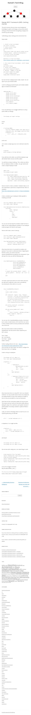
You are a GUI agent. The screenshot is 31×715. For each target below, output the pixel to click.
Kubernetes (4, 649)
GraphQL (13, 574)
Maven (18, 577)
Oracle (3, 668)
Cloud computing (10, 568)
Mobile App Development (7, 658)
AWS (14, 567)
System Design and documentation (9, 688)
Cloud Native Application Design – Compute (11, 551)
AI (2, 592)
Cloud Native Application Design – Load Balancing (12, 553)
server (16, 581)
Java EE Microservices (6, 514)
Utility (3, 700)
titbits (3, 695)
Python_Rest (19, 471)
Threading (4, 692)
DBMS (22, 571)
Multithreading (12, 578)
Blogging (3, 604)
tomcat (9, 582)
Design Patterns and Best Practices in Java (11, 512)
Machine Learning (10, 577)
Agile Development (6, 590)
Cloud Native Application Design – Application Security (13, 556)
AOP (3, 598)
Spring (20, 581)
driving (3, 631)
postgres (3, 581)
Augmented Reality (6, 602)
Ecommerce (4, 574)
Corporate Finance (6, 614)
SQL (2, 685)
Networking (4, 663)
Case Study (4, 607)
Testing (3, 690)
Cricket (3, 615)
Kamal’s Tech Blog (15, 3)
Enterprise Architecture (7, 634)
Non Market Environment (7, 579)
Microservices (24, 577)
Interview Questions (22, 574)
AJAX (6, 565)
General (8, 574)
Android (19, 565)
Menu (15, 6)
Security (11, 581)
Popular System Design (22, 579)
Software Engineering (6, 682)
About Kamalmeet (6, 504)
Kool (14, 576)
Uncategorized (5, 698)
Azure (17, 567)
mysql (18, 578)
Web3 (3, 702)
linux (3, 577)
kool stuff (18, 575)
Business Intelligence (6, 605)
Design (13, 572)
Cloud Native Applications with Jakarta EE (10, 516)
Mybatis (3, 659)
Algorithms (12, 565)
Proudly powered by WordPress (8, 712)
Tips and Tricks (5, 582)
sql (23, 581)
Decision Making (6, 572)
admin (20, 473)
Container (24, 569)
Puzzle (3, 675)
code (20, 569)
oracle (13, 579)
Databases (5, 571)
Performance (4, 670)
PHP (3, 671)
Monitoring (5, 578)
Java (3, 575)
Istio (3, 641)
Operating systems (6, 666)
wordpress (4, 704)
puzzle (6, 581)
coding (3, 610)
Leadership (24, 576)
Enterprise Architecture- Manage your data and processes (23, 484)
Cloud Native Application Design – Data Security (12, 555)
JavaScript (8, 575)
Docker (3, 627)
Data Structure (15, 571)
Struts (3, 687)
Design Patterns (22, 572)
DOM (3, 629)
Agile (3, 565)
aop (23, 565)
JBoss (11, 575)
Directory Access (5, 626)
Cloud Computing (5, 609)
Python (14, 471)
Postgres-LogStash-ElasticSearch (9, 549)
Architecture (7, 567)
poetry (3, 673)
